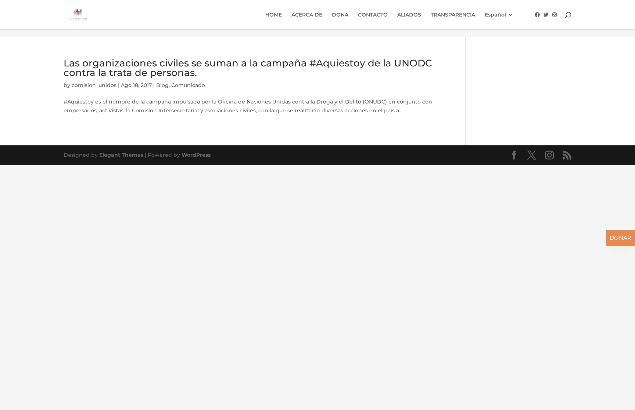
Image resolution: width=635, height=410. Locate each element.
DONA (340, 15)
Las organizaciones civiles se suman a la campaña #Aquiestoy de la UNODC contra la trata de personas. (248, 68)
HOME (273, 15)
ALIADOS (409, 15)
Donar (620, 237)
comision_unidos (94, 85)
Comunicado (188, 85)
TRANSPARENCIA (453, 15)
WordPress (196, 155)
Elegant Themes (121, 155)
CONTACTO (373, 15)
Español (495, 15)
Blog (162, 85)
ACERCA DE (306, 15)
